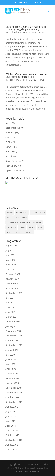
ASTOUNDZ (22, 471)
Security (10, 156)
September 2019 (14, 402)
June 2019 (11, 416)
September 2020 (14, 345)
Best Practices (22, 212)
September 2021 (14, 293)
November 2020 (14, 335)
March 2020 (12, 373)
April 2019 (11, 425)
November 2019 (14, 392)
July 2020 (10, 354)
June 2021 (11, 302)
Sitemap (34, 471)
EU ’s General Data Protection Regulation (24, 222)
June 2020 (11, 359)
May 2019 (10, 421)
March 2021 (12, 316)
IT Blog (9, 142)
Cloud (8, 137)
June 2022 (11, 255)
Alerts (8, 123)
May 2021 (10, 307)
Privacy (9, 151)
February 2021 (13, 321)
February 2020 (13, 378)
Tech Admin (15, 32)
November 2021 (14, 288)
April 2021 (11, 311)
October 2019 (12, 397)
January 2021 (12, 326)
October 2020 (12, 340)
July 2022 (10, 250)
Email (9, 217)
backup (10, 212)
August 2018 (12, 444)
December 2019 (14, 387)
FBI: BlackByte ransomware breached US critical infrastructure (27, 75)
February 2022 (13, 274)
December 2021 (14, 283)
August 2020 (12, 349)
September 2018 (14, 439)
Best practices (13, 127)
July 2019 (10, 411)
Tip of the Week (13, 170)
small (40, 227)
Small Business (13, 161)
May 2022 (10, 259)
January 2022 (12, 278)
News (41, 32)
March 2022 (12, 269)
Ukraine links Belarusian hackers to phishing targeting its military (26, 28)
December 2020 (14, 331)
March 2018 (12, 449)
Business (10, 132)
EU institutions (21, 217)
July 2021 (10, 297)
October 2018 (12, 435)
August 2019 (12, 406)
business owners (38, 212)
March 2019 (12, 430)
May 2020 (10, 364)
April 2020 (11, 368)
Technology (11, 165)
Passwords (11, 227)
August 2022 (12, 245)
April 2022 (11, 264)
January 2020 (12, 383)
